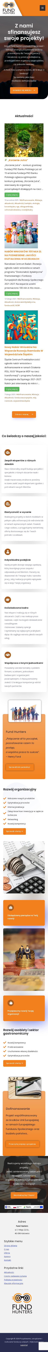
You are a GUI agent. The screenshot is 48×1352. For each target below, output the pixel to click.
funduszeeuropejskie (23, 397)
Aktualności (19, 203)
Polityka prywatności (13, 1279)
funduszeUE (10, 305)
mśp (34, 397)
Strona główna (10, 1245)
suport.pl (24, 1345)
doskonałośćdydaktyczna (25, 302)
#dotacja (38, 200)
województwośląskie (21, 401)
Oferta (7, 1252)
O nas (6, 1249)
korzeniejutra (10, 206)
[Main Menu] (42, 8)
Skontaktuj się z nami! (24, 1195)
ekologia (36, 203)
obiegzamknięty (26, 206)
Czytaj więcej (12, 195)
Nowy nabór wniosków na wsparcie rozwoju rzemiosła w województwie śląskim (24, 350)
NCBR (17, 305)
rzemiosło (9, 401)
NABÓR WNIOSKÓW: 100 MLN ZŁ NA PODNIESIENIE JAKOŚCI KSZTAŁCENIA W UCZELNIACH (23, 255)
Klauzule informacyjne (13, 1283)
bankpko (28, 203)
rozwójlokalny (27, 210)
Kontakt (7, 1260)
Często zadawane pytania (15, 1276)
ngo (17, 206)
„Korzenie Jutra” (18, 160)
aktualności (9, 203)
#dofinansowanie (27, 200)
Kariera (7, 1256)
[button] (24, 90)
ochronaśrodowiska (13, 210)
